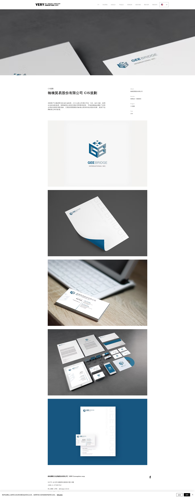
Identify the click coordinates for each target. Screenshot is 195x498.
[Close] (192, 494)
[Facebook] (150, 477)
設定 (179, 495)
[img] (97, 153)
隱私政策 (60, 495)
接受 (187, 495)
